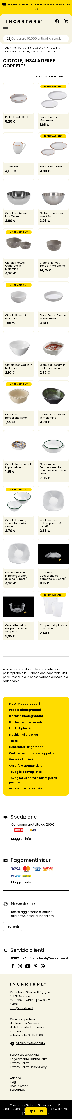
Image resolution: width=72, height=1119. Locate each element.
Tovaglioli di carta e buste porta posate (33, 780)
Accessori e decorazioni (26, 788)
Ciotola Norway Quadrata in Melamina (15, 266)
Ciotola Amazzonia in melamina (52, 416)
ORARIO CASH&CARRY (30, 1043)
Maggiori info (21, 838)
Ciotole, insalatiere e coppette (32, 753)
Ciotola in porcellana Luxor (16, 416)
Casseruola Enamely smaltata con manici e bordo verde (53, 468)
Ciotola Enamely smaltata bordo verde (16, 523)
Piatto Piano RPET (51, 166)
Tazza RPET (12, 166)
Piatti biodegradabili (24, 704)
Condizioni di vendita (24, 1055)
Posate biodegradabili (25, 710)
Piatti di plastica (21, 728)
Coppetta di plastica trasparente (53, 626)
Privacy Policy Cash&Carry (28, 1067)
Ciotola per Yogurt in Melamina (18, 366)
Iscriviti (12, 926)
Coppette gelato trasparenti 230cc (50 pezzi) (16, 628)
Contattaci (17, 1090)
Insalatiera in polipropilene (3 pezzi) (50, 523)
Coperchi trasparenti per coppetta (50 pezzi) (53, 576)
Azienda (15, 1078)
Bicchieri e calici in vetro (26, 722)
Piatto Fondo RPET (16, 117)
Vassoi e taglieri (21, 759)
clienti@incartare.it (52, 958)
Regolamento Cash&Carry (28, 1059)
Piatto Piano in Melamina (49, 118)
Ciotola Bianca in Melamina (16, 316)
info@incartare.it (21, 1008)
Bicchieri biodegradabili (26, 716)
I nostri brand (19, 1086)
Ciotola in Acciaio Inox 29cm (51, 214)
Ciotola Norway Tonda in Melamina (52, 264)
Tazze (13, 741)
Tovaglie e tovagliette (25, 772)
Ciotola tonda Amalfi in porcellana (18, 465)
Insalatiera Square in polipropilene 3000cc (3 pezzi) (17, 576)
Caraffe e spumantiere (26, 766)
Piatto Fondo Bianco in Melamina (53, 316)
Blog (13, 1082)
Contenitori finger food (26, 747)
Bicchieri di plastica (23, 735)
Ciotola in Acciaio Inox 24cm (16, 214)
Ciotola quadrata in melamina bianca (52, 366)
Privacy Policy (19, 1063)
